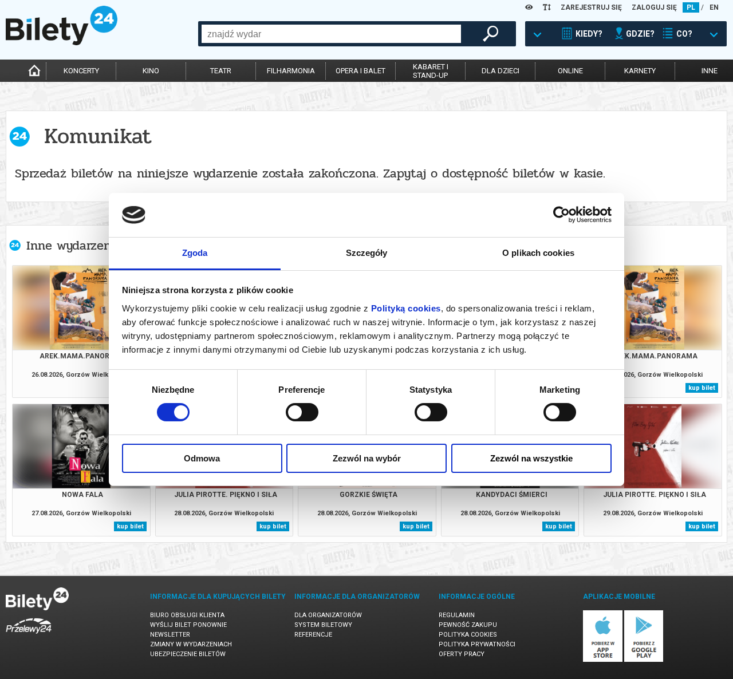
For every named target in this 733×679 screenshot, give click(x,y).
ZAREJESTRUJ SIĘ (591, 7)
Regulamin (457, 615)
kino (151, 70)
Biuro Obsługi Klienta (187, 615)
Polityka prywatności (477, 644)
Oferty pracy (461, 654)
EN (714, 7)
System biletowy (323, 625)
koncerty (81, 70)
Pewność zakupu (468, 625)
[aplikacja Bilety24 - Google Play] (644, 660)
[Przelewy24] (29, 635)
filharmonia (291, 70)
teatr (220, 70)
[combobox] (331, 33)
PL (691, 7)
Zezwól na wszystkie (531, 458)
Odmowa (202, 458)
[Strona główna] (61, 42)
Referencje (313, 634)
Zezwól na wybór (367, 458)
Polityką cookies (406, 308)
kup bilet (701, 388)
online (570, 70)
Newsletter (170, 634)
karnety (640, 70)
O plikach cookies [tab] (538, 253)
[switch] (302, 412)
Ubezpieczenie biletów (188, 654)
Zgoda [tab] (195, 253)
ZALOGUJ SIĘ (654, 7)
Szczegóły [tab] (367, 253)
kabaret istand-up (430, 71)
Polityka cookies (468, 634)
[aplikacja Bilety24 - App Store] (602, 660)
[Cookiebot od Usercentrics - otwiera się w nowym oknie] (561, 214)
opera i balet (360, 70)
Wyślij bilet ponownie (188, 625)
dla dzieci (500, 70)
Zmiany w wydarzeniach (191, 644)
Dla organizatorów (328, 615)
